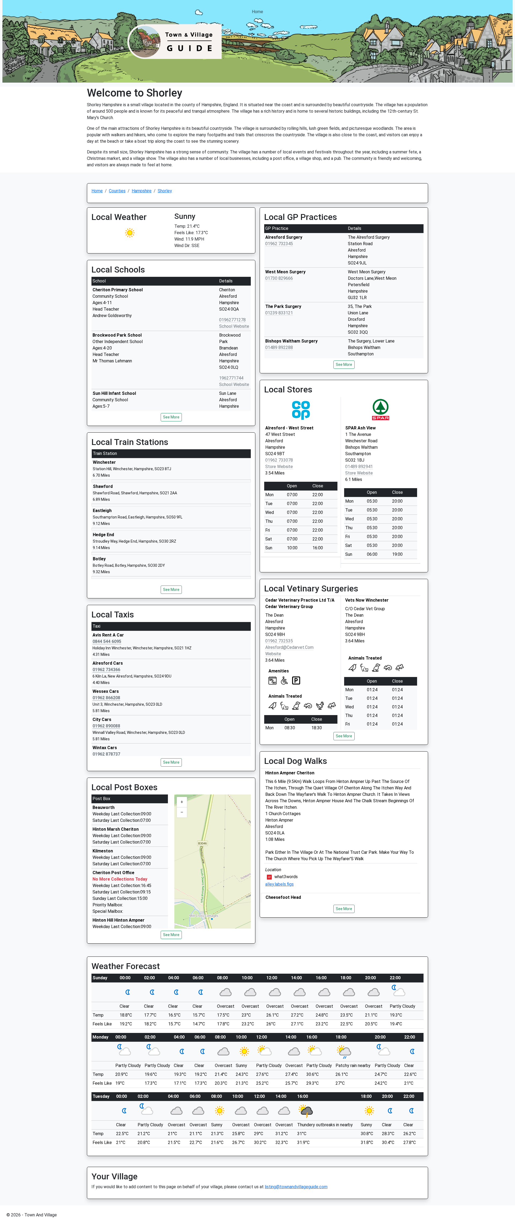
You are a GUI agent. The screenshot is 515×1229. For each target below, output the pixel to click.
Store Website (279, 466)
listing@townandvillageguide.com (296, 1186)
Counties (117, 190)
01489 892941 (359, 466)
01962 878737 (106, 754)
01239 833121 (279, 312)
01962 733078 (279, 460)
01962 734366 (106, 669)
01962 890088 (106, 725)
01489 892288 (279, 347)
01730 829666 (279, 278)
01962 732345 (279, 243)
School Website (234, 326)
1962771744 (231, 378)
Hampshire (142, 190)
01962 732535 (279, 640)
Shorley (165, 190)
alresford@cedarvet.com (289, 647)
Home (257, 11)
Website (273, 653)
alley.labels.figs (279, 884)
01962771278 (232, 319)
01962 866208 (106, 697)
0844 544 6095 (107, 641)
